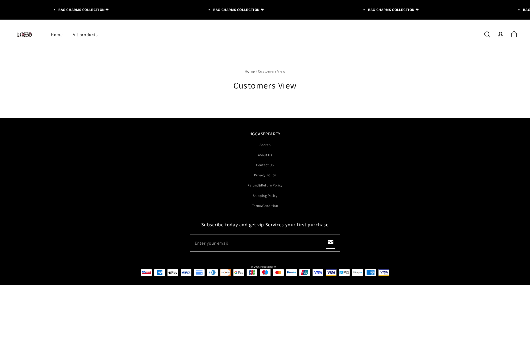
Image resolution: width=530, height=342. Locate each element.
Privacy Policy (265, 175)
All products (85, 34)
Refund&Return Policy (265, 185)
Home (57, 34)
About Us (265, 154)
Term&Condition (265, 205)
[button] (487, 34)
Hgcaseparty (268, 267)
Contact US (265, 165)
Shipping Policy (265, 195)
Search (265, 144)
